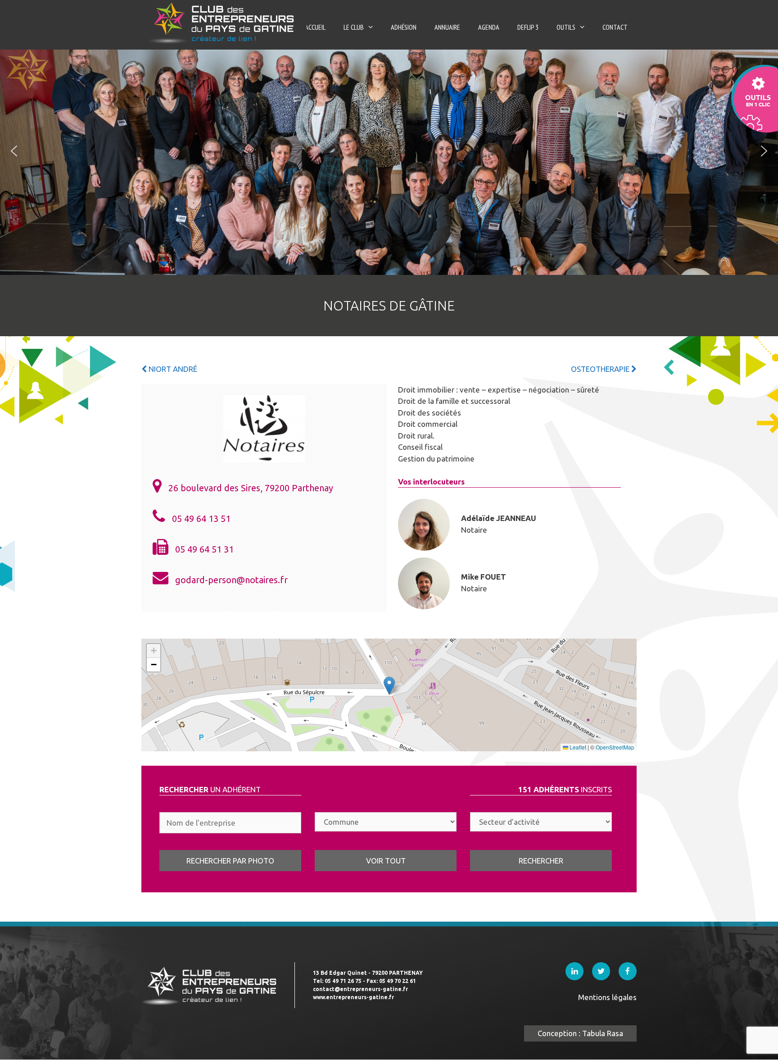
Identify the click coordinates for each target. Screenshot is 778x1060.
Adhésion (403, 27)
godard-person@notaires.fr (231, 580)
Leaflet (577, 747)
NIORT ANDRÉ (172, 369)
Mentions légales (607, 997)
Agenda (488, 27)
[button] (14, 151)
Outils (565, 27)
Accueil (315, 27)
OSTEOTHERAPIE (601, 369)
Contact (615, 27)
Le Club (354, 27)
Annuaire (447, 27)
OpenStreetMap (615, 747)
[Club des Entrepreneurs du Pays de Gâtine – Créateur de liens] (224, 22)
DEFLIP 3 (527, 27)
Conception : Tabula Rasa (580, 1033)
